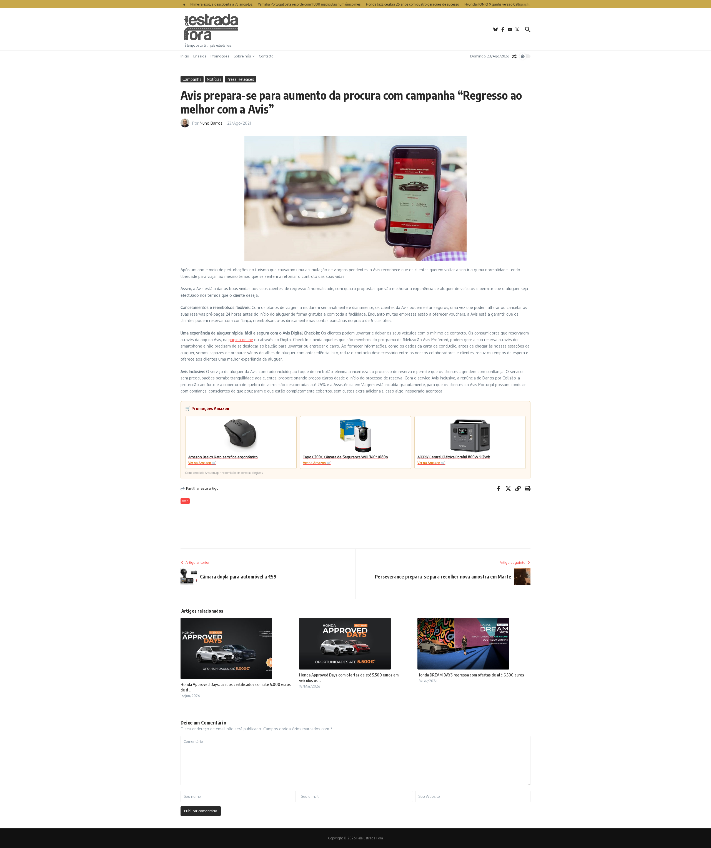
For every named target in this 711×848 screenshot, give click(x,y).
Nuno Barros (211, 123)
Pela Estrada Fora (211, 27)
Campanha (192, 79)
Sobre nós (242, 56)
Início (185, 56)
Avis (185, 501)
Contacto (266, 56)
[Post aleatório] (514, 56)
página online (241, 339)
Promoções (220, 56)
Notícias (214, 79)
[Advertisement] (355, 29)
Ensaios (199, 56)
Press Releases (240, 79)
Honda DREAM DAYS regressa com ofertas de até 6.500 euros (470, 674)
